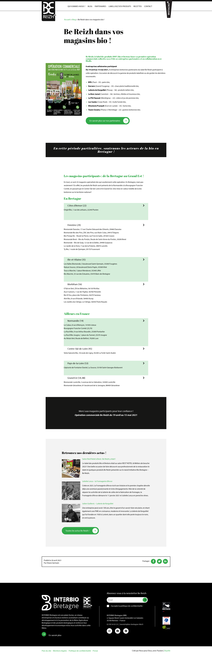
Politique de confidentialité (80, 650)
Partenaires (100, 6)
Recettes (137, 6)
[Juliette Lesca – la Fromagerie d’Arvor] (71, 491)
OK (141, 599)
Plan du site (46, 650)
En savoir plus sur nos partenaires (104, 120)
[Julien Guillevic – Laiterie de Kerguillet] (71, 513)
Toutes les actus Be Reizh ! (77, 530)
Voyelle (167, 650)
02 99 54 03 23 (112, 624)
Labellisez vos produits (120, 6)
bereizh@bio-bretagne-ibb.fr (131, 624)
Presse (95, 650)
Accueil (67, 19)
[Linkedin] (165, 561)
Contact (148, 6)
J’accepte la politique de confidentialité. (127, 606)
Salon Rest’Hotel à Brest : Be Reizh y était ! (99, 459)
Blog (90, 6)
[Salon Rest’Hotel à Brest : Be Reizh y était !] (71, 468)
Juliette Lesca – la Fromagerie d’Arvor (97, 481)
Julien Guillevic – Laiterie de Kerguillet (97, 503)
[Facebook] (153, 561)
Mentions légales (60, 650)
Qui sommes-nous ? (76, 6)
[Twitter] (159, 561)
